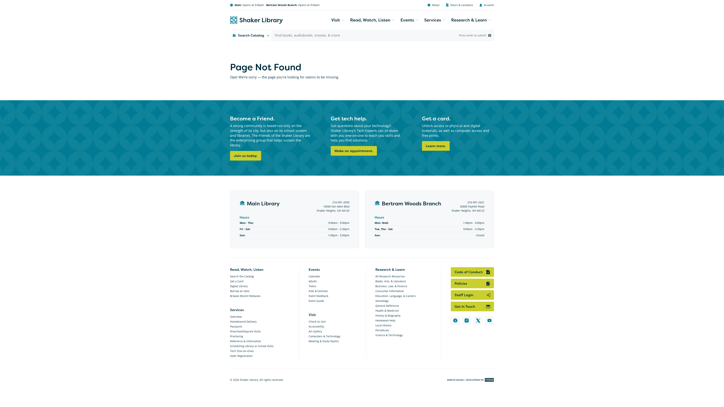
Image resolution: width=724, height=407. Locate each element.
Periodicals (382, 330)
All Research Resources (390, 276)
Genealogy (382, 301)
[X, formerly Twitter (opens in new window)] (478, 320)
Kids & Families (318, 291)
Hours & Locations (461, 5)
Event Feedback (318, 296)
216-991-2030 (340, 202)
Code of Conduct (469, 272)
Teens (312, 286)
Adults (313, 281)
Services (432, 20)
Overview (236, 316)
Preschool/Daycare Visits (245, 331)
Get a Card (236, 281)
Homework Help (385, 320)
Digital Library (239, 286)
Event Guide (316, 301)
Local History (383, 325)
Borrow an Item (239, 291)
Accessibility (316, 326)
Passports (236, 326)
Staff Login (464, 295)
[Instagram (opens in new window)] (466, 320)
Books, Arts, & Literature (390, 281)
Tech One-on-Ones (242, 351)
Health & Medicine (387, 310)
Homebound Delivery (243, 321)
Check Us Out (317, 321)
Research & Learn (469, 20)
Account (489, 5)
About (435, 5)
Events (407, 20)
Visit (335, 20)
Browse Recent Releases (245, 296)
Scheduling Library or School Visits (252, 346)
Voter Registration (241, 356)
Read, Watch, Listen (370, 20)
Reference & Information (245, 341)
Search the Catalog (242, 276)
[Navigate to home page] (256, 20)
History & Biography (387, 315)
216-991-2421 (475, 202)
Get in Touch (465, 306)
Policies (461, 283)
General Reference (387, 306)
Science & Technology (389, 335)
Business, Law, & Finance (391, 286)
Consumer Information (389, 291)
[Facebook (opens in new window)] (455, 320)
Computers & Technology (324, 336)
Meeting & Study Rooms (324, 341)
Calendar (314, 276)
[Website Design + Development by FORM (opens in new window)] (470, 380)
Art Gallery (315, 331)
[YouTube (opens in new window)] (489, 320)
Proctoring (236, 336)
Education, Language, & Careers (395, 296)
